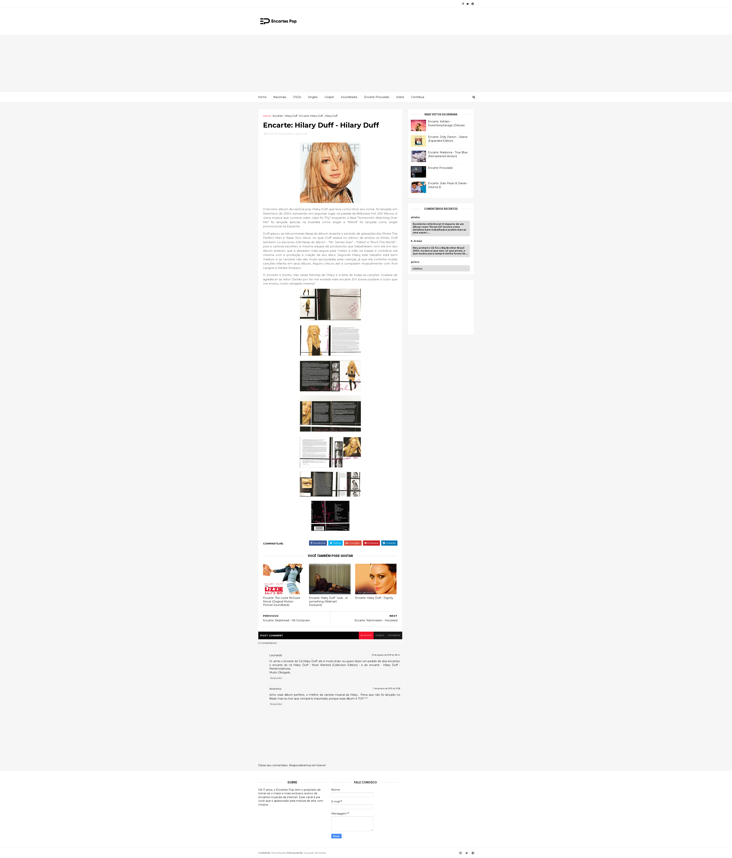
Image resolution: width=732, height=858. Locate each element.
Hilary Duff (291, 115)
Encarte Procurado (376, 97)
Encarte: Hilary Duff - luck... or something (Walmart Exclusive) (328, 601)
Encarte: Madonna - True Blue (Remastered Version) (448, 154)
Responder (276, 678)
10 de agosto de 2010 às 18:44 (386, 655)
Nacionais (279, 97)
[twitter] (467, 4)
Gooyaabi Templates (314, 852)
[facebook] (463, 4)
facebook (394, 635)
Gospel (329, 97)
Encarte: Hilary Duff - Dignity (374, 598)
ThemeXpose (278, 852)
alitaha (415, 217)
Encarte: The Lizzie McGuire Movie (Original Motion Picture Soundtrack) (281, 601)
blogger (366, 635)
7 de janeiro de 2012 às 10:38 (386, 688)
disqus (380, 635)
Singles (313, 97)
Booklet (278, 115)
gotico (415, 262)
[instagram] (473, 4)
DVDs (297, 97)
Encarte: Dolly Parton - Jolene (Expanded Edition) (448, 138)
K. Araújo (416, 241)
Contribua (417, 97)
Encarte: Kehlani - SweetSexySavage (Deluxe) (446, 123)
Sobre (400, 97)
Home (262, 97)
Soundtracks (349, 97)
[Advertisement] (366, 63)
